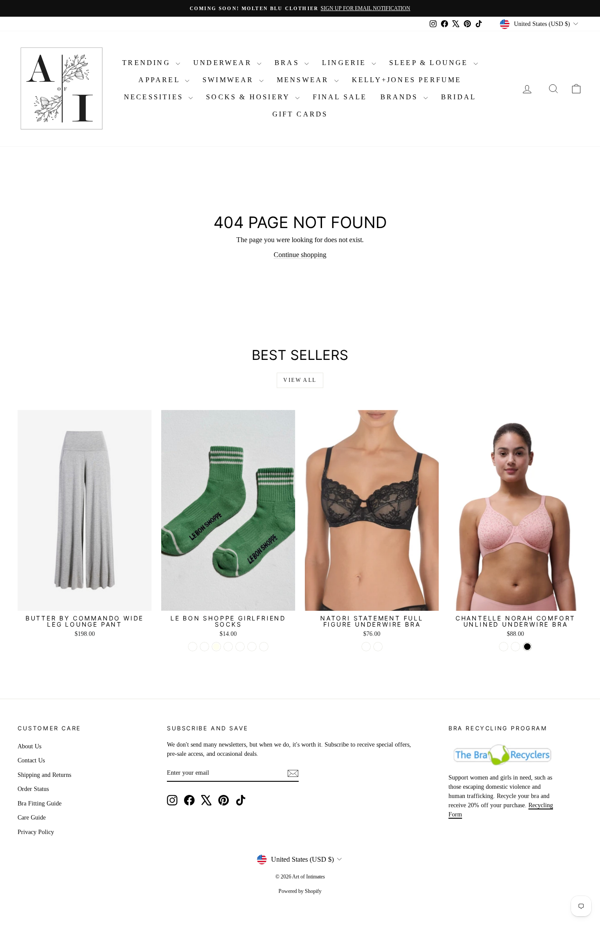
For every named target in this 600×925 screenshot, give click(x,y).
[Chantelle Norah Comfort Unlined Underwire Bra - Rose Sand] (503, 646)
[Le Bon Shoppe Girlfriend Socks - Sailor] (228, 646)
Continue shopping (300, 254)
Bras (288, 62)
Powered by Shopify (300, 891)
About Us (29, 746)
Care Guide (32, 817)
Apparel (160, 79)
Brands (400, 97)
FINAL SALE (340, 97)
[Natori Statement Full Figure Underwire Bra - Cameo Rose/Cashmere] (378, 646)
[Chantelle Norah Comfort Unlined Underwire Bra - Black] (527, 646)
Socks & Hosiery (249, 97)
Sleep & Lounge (430, 62)
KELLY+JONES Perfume (407, 79)
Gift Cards (300, 114)
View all (299, 380)
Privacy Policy (36, 832)
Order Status (33, 789)
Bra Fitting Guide (39, 803)
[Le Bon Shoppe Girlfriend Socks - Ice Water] (204, 646)
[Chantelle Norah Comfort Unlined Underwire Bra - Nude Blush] (515, 646)
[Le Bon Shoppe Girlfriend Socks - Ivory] (216, 646)
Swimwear (229, 79)
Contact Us (31, 760)
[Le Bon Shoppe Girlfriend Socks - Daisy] (252, 646)
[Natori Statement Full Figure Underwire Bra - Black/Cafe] (366, 646)
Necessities (155, 97)
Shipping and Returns (44, 775)
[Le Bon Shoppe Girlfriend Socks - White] (240, 646)
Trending (147, 62)
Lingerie (345, 62)
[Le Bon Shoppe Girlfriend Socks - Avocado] (192, 646)
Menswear (304, 79)
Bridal (458, 97)
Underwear (224, 62)
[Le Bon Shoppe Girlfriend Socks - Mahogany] (264, 646)
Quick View (84, 601)
